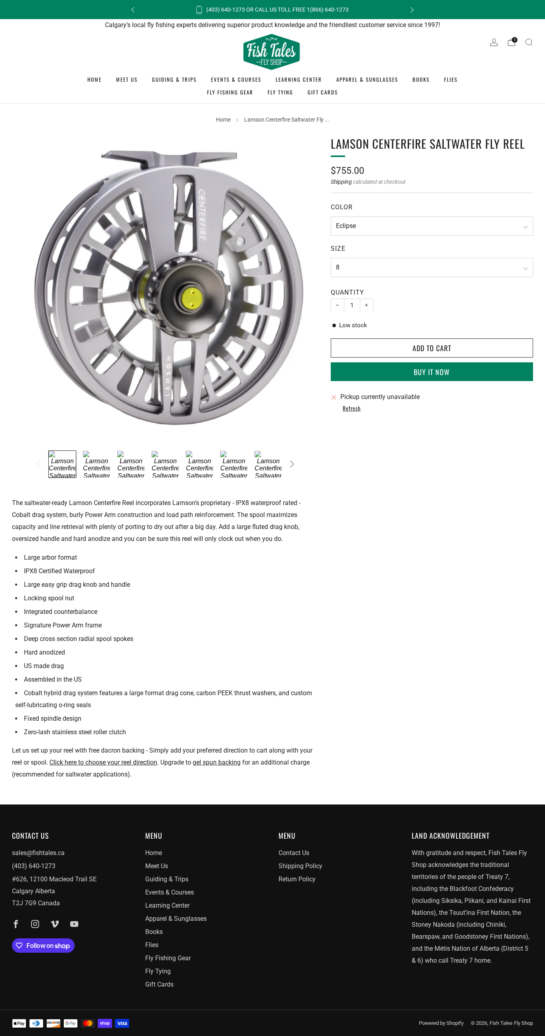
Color (342, 206)
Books (421, 79)
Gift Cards (323, 92)
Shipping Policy (300, 866)
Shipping (341, 181)
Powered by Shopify (441, 1023)
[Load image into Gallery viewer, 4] (165, 464)
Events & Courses (236, 79)
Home (94, 79)
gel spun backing (217, 762)
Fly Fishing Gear (230, 92)
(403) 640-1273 (33, 866)
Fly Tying (280, 92)
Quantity (347, 292)
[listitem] (272, 9)
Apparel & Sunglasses (367, 79)
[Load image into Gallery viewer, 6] (234, 464)
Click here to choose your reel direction (103, 762)
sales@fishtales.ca (38, 853)
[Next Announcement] (412, 9)
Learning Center (299, 79)
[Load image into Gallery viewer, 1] (62, 464)
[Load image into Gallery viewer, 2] (97, 464)
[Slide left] (38, 464)
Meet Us (127, 79)
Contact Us (293, 853)
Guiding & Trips (174, 79)
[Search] (529, 42)
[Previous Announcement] (133, 9)
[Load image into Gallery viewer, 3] (131, 464)
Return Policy (297, 879)
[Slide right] (292, 464)
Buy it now (432, 371)
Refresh (352, 408)
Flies (451, 79)
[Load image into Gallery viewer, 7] (268, 464)
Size (338, 248)
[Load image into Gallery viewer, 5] (199, 464)
